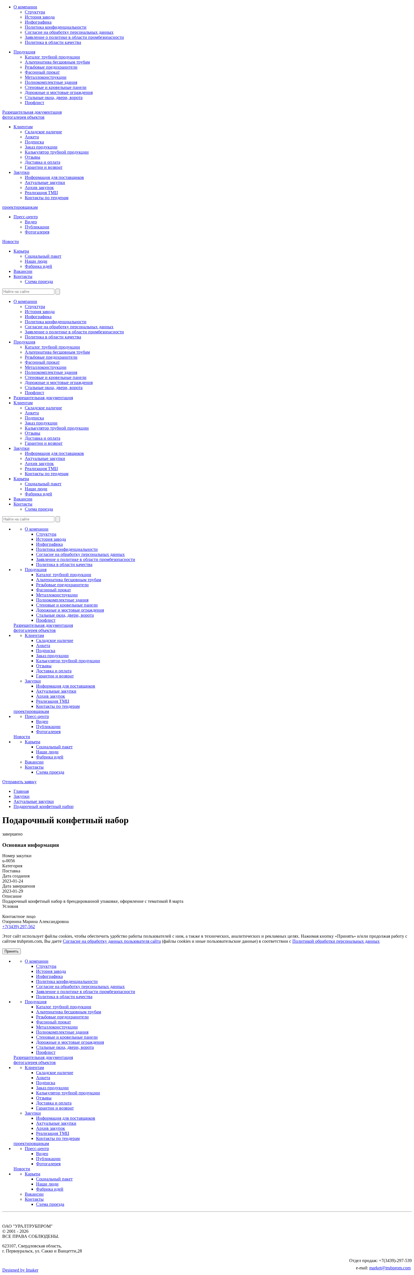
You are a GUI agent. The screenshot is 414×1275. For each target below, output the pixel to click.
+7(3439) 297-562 (18, 926)
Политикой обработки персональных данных (336, 941)
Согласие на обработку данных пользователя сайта (112, 941)
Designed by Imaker (20, 1270)
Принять (12, 951)
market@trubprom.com (390, 1267)
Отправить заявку (19, 781)
